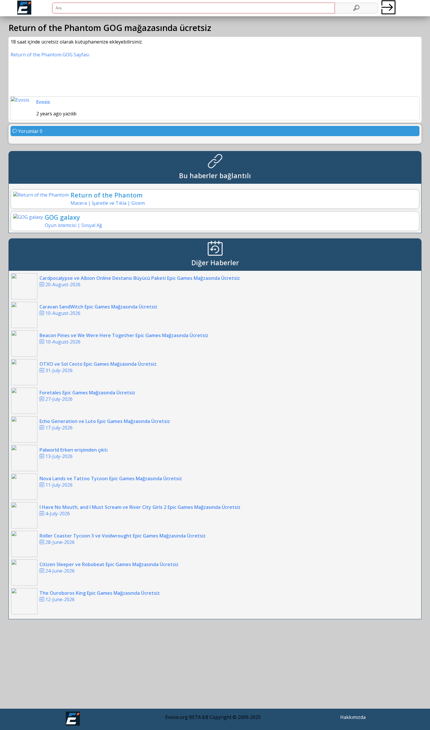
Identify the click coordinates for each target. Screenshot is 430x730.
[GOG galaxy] (28, 217)
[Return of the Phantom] (41, 195)
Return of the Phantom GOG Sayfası (50, 54)
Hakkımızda (353, 717)
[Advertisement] (215, 665)
